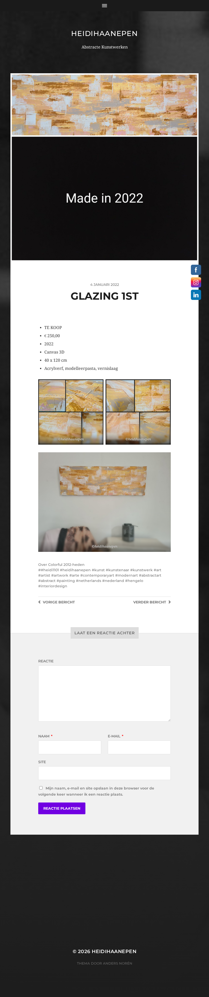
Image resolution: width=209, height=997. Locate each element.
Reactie (46, 661)
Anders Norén (117, 963)
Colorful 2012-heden (66, 564)
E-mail (115, 736)
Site (42, 762)
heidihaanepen (104, 33)
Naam (45, 736)
